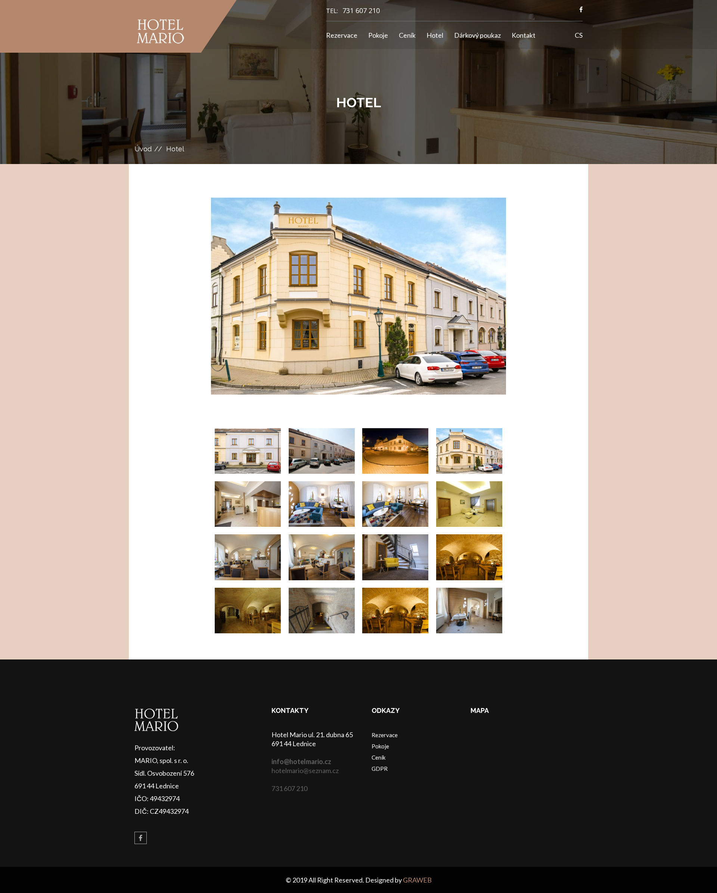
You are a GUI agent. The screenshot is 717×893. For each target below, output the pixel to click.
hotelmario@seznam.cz (305, 770)
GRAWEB (417, 880)
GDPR (380, 768)
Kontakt (524, 35)
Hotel (434, 35)
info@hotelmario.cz (301, 761)
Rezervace (341, 35)
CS (579, 35)
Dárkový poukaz (477, 35)
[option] (358, 296)
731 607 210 (361, 10)
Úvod (143, 149)
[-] (248, 451)
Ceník (407, 35)
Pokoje (378, 35)
